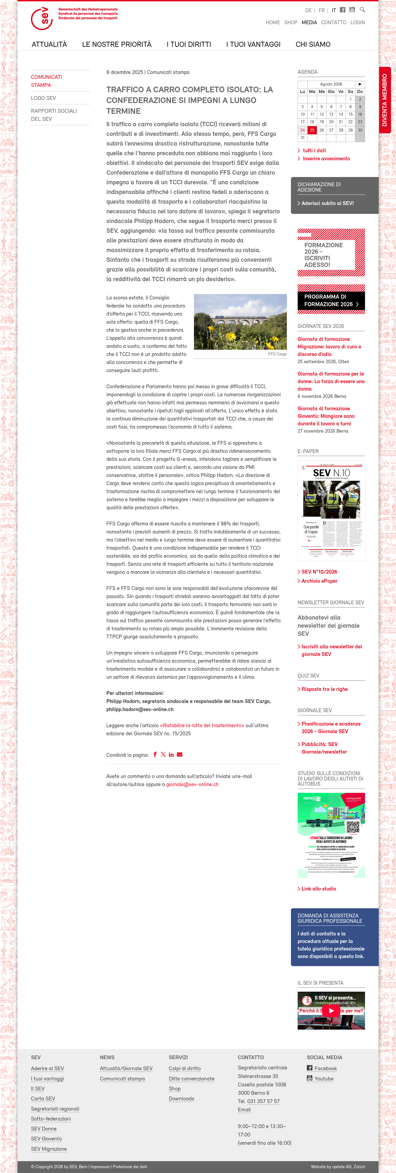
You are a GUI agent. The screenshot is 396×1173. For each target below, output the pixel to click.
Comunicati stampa (46, 81)
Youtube (324, 1079)
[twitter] (163, 755)
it (334, 10)
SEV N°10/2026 (319, 572)
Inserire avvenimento (326, 159)
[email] (179, 755)
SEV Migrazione (49, 1149)
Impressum (100, 1167)
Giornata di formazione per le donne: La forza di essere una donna (331, 382)
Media (309, 23)
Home (273, 23)
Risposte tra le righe (325, 689)
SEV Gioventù (46, 1139)
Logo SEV (43, 98)
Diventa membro (385, 100)
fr (322, 10)
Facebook (326, 1069)
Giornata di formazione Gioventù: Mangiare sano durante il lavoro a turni (326, 416)
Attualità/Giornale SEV (126, 1069)
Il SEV (37, 1089)
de (308, 10)
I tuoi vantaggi (253, 45)
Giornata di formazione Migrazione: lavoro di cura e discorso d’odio (329, 347)
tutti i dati (314, 151)
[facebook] (155, 755)
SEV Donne (44, 1129)
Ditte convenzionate (191, 1079)
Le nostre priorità (117, 45)
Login (357, 23)
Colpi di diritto (185, 1069)
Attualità (49, 45)
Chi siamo (313, 45)
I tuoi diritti (189, 45)
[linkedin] (171, 755)
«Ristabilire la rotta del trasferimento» (202, 726)
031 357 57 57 (263, 1101)
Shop (291, 23)
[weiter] (360, 84)
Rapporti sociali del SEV (54, 115)
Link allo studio (319, 889)
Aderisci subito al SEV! (328, 203)
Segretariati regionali (55, 1109)
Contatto (333, 23)
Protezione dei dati (130, 1167)
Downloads (181, 1099)
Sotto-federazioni (51, 1119)
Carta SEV (43, 1099)
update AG (342, 1167)
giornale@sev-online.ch (192, 784)
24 (302, 131)
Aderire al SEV (47, 1069)
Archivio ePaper (320, 581)
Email (244, 1110)
